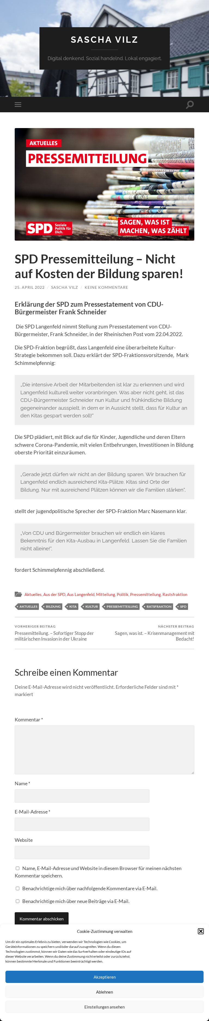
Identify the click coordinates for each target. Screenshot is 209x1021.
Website (24, 840)
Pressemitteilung (145, 594)
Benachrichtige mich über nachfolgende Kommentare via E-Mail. (90, 888)
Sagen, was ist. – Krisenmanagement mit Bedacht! (154, 633)
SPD (183, 606)
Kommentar (29, 719)
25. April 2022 (30, 287)
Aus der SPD (54, 594)
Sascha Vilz (105, 40)
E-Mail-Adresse (32, 812)
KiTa (73, 606)
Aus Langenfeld (80, 594)
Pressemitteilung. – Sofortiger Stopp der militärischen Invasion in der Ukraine (54, 633)
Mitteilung (105, 594)
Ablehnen (104, 991)
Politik (122, 594)
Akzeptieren (105, 977)
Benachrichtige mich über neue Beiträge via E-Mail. (76, 901)
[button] (201, 931)
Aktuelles (33, 594)
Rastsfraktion (174, 594)
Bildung (53, 606)
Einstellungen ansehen (104, 1006)
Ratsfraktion (159, 606)
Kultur (91, 606)
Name (22, 783)
